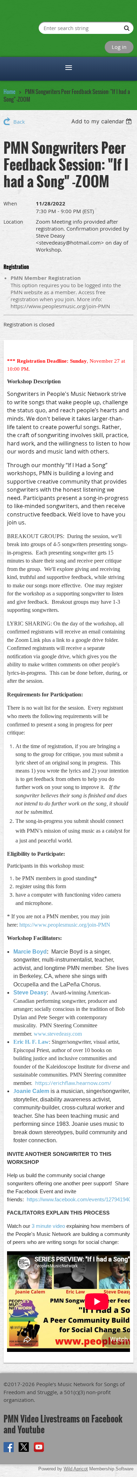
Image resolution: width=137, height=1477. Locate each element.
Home (9, 91)
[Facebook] (9, 1447)
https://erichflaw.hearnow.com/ (73, 1082)
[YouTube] (39, 1447)
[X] (24, 1447)
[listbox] (102, 121)
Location (13, 221)
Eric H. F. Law (31, 1042)
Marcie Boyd (30, 952)
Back (19, 121)
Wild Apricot (76, 1468)
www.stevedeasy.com (58, 1034)
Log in (119, 46)
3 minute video (48, 1226)
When (10, 203)
